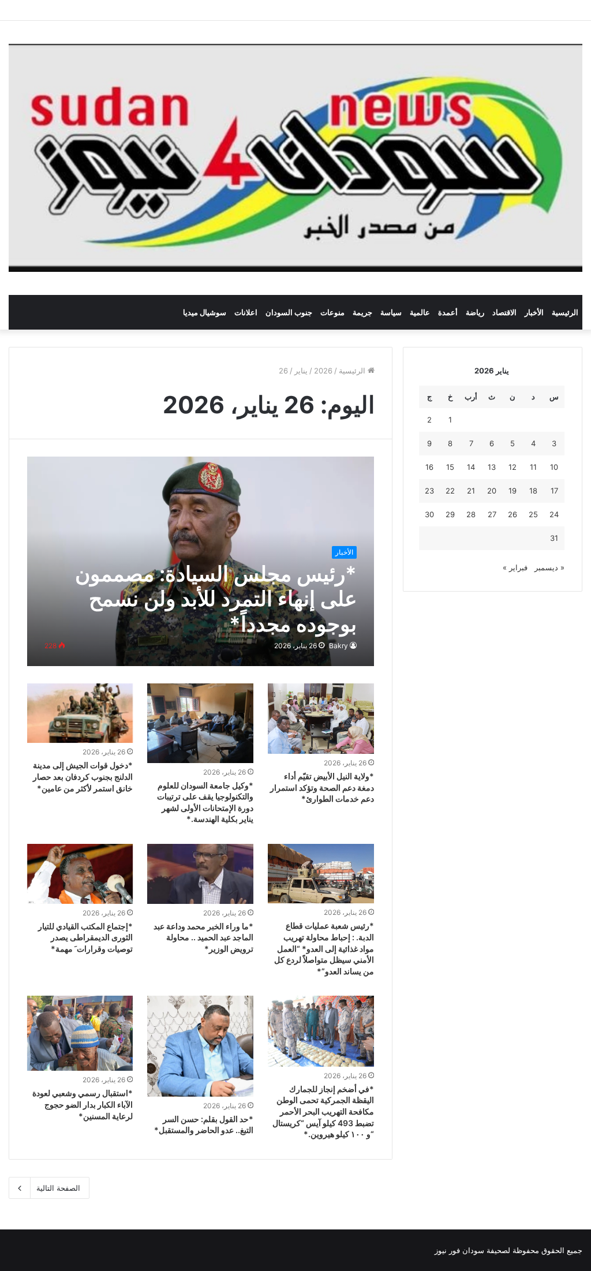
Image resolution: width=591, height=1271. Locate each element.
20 (491, 490)
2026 (323, 370)
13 (492, 467)
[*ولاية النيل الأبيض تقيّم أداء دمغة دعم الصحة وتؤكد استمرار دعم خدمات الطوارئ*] (321, 718)
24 (554, 514)
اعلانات (245, 312)
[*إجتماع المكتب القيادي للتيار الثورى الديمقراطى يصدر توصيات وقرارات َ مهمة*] (80, 874)
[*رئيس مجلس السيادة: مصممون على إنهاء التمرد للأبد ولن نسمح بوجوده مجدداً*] (201, 561)
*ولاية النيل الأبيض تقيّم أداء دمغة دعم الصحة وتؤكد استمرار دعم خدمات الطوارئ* (322, 787)
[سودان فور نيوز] (295, 158)
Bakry (338, 645)
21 (471, 490)
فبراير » (515, 567)
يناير (301, 370)
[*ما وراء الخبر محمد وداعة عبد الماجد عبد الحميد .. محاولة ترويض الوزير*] (200, 874)
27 (492, 514)
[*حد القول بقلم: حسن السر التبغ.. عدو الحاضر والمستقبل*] (200, 1046)
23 (429, 490)
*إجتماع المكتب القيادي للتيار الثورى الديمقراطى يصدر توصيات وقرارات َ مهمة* (85, 937)
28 (471, 514)
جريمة (362, 312)
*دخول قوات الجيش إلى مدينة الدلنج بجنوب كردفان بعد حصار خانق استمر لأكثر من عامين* (83, 776)
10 (554, 467)
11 (533, 467)
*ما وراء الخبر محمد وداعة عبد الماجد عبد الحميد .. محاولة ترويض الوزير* (203, 937)
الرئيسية (565, 312)
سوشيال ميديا (204, 312)
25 (533, 514)
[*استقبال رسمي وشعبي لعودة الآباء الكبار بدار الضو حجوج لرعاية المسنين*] (80, 1033)
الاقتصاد (504, 312)
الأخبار (534, 312)
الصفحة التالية (58, 1188)
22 (450, 490)
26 (512, 514)
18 (533, 490)
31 (554, 538)
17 (554, 490)
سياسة (391, 312)
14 (471, 467)
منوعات (332, 312)
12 (512, 467)
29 (450, 514)
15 (450, 467)
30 (429, 514)
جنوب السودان (288, 312)
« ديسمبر (549, 567)
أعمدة (448, 312)
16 (429, 467)
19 (512, 490)
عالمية (420, 312)
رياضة (475, 312)
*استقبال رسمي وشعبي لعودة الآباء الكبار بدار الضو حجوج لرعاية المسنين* (82, 1104)
